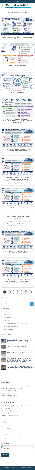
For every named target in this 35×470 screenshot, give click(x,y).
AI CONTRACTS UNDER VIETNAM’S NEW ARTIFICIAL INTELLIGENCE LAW (17, 150)
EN (17, 1)
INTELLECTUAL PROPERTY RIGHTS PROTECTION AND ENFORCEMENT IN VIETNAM (17, 252)
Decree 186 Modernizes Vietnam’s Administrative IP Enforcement (17, 38)
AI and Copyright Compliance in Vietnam (17, 216)
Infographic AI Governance (17, 92)
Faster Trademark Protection (17, 66)
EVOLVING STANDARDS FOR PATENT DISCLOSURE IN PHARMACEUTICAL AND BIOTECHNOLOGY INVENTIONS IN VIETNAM (17, 179)
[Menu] (2, 6)
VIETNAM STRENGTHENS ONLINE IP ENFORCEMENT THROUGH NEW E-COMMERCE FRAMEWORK (17, 120)
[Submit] (32, 304)
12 (26, 292)
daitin (26, 13)
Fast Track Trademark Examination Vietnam (17, 208)
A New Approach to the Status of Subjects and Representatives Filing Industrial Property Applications (17, 281)
